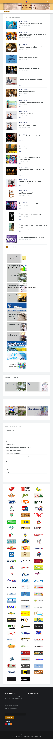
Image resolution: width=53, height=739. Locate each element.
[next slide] (47, 378)
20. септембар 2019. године (25, 229)
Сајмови (8, 461)
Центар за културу (23, 21)
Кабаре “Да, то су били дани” (27, 113)
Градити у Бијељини (10, 444)
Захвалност (34, 734)
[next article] (46, 11)
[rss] (11, 724)
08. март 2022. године (24, 104)
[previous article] (48, 11)
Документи (8, 433)
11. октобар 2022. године (25, 37)
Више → (21, 27)
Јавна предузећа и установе (12, 458)
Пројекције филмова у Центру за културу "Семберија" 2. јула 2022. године (30, 46)
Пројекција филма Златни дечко (28, 146)
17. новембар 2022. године (25, 25)
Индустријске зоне (10, 438)
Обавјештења (7, 11)
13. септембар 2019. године (25, 239)
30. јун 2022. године (24, 49)
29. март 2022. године (24, 70)
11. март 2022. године (24, 93)
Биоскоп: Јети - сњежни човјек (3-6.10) (29, 204)
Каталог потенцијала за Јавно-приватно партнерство (18, 447)
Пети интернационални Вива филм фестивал (31, 237)
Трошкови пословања (11, 441)
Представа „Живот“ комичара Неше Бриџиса (31, 135)
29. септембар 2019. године (25, 205)
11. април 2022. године (24, 59)
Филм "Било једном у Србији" (27, 91)
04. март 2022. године (24, 115)
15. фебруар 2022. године (25, 127)
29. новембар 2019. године (25, 172)
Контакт (40, 734)
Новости (8, 469)
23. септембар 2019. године (25, 216)
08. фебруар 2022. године (25, 137)
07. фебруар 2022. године (25, 148)
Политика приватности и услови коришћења (20, 734)
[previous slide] (45, 378)
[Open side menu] (4, 1)
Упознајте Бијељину (10, 430)
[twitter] (9, 724)
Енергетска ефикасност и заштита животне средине (18, 456)
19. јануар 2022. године (24, 161)
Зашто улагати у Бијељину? (12, 435)
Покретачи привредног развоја (13, 450)
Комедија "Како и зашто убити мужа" (29, 68)
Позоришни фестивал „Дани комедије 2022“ (31, 102)
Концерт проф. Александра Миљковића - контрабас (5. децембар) (30, 192)
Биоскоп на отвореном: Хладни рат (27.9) (30, 214)
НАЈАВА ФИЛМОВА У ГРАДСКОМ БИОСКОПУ (30, 23)
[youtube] (6, 724)
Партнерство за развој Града (13, 453)
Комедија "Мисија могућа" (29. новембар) (30, 181)
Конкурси (8, 474)
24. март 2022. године (24, 83)
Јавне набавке (9, 477)
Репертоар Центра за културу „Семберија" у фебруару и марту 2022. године (31, 124)
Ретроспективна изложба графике (28, 57)
